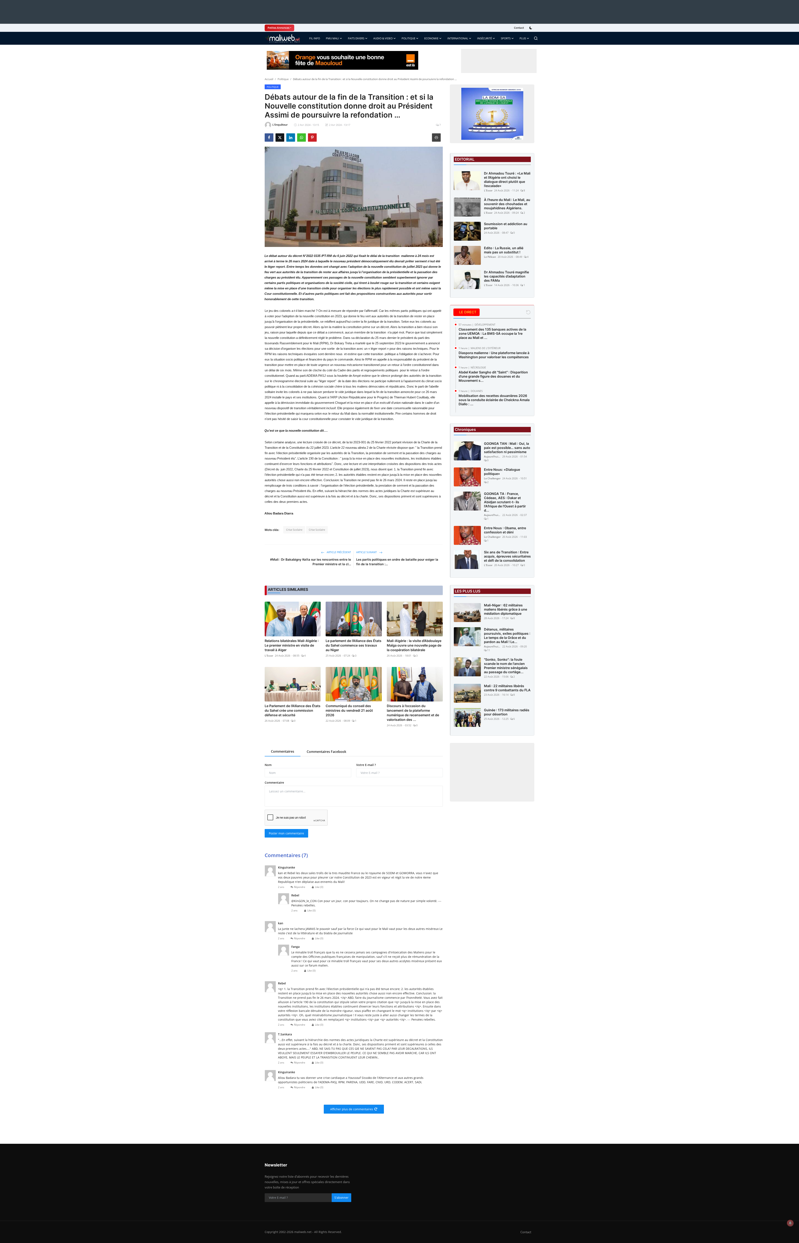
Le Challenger (492, 478)
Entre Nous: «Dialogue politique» (502, 471)
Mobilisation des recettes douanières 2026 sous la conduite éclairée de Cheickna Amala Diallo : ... (494, 400)
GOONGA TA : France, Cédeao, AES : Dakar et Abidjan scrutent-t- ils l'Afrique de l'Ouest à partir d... (505, 502)
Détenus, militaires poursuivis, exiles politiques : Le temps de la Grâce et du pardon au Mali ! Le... (507, 635)
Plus (523, 38)
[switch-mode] (531, 27)
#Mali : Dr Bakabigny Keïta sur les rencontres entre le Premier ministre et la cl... (310, 562)
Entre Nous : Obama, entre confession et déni (505, 530)
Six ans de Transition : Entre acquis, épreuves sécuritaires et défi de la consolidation (507, 556)
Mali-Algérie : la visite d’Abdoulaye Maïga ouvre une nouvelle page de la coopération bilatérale (414, 645)
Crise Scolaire (294, 530)
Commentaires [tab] (282, 751)
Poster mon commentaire (286, 833)
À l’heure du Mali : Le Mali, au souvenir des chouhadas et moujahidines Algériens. (507, 204)
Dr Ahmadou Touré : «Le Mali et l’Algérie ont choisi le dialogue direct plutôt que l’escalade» (507, 179)
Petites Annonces (278, 28)
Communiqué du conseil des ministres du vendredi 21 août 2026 (349, 710)
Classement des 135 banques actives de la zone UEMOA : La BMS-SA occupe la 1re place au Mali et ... (492, 333)
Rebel (295, 895)
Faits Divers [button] (356, 38)
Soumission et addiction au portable (505, 226)
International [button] (457, 38)
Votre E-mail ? (366, 765)
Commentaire (274, 782)
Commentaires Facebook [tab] (326, 751)
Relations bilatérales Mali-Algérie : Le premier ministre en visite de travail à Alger (292, 645)
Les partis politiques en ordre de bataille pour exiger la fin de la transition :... (397, 562)
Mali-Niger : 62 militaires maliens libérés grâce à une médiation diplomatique (505, 609)
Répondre (299, 887)
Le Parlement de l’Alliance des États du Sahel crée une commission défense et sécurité (292, 710)
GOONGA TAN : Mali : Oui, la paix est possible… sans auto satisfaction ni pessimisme (507, 447)
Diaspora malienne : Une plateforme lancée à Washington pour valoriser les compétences (494, 355)
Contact (519, 28)
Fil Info (314, 38)
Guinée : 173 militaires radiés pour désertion (506, 712)
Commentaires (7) (286, 855)
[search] (536, 38)
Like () (319, 887)
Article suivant (366, 552)
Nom (268, 765)
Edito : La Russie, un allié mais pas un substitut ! (503, 250)
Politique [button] (408, 38)
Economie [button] (431, 38)
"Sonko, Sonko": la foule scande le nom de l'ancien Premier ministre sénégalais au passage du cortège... (506, 665)
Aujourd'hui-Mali (492, 456)
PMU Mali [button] (332, 38)
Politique (283, 79)
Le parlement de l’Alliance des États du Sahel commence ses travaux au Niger (353, 645)
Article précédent (338, 552)
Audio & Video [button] (383, 38)
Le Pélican (490, 257)
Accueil (269, 79)
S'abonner (341, 1198)
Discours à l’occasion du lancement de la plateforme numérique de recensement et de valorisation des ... (413, 713)
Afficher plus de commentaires (351, 1109)
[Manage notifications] (790, 1223)
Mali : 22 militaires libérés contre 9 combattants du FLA (507, 688)
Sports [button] (506, 38)
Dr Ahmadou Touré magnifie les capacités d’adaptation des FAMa (506, 276)
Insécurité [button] (484, 38)
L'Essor (269, 655)
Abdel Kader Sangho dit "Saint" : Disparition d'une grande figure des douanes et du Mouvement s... (493, 376)
